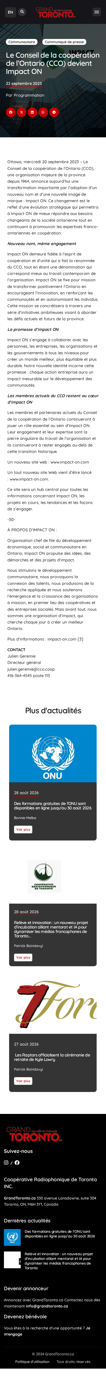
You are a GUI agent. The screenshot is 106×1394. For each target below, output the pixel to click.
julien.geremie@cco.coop (31, 669)
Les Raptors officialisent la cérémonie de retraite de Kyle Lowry (52, 1057)
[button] (22, 12)
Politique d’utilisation (32, 1361)
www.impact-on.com (70, 462)
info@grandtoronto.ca (47, 1306)
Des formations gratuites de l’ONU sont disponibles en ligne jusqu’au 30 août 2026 (52, 806)
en (10, 12)
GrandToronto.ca (20, 1198)
